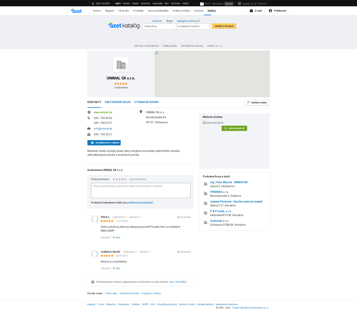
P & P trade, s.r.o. (221, 211)
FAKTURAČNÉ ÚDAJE (118, 102)
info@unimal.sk (103, 128)
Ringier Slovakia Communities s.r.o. (250, 307)
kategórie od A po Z (188, 20)
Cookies (135, 304)
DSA (152, 304)
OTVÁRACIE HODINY (146, 102)
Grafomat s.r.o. (219, 220)
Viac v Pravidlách (178, 282)
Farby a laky (111, 293)
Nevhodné (185, 217)
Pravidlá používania (167, 304)
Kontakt (205, 304)
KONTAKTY (94, 102)
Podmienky (123, 304)
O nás (101, 304)
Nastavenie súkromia (227, 304)
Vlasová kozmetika (129, 293)
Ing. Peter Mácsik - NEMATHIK (229, 182)
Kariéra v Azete (187, 304)
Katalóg (91, 304)
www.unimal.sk (103, 112)
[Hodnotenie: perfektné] (107, 221)
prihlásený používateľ (140, 202)
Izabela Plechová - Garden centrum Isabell (236, 201)
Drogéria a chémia (151, 293)
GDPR (145, 304)
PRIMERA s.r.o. (219, 191)
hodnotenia (121, 87)
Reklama (110, 304)
